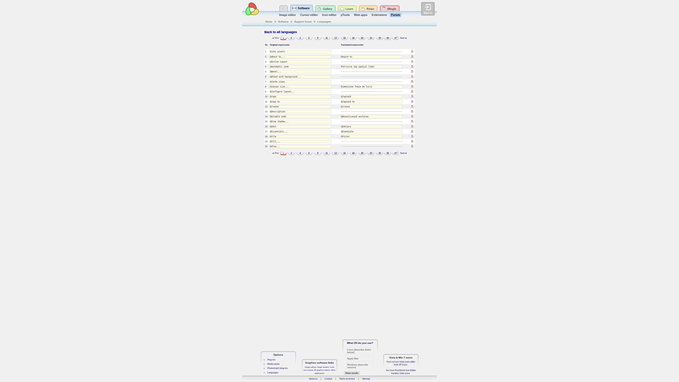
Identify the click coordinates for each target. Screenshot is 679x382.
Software (283, 21)
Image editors (310, 367)
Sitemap (366, 379)
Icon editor (329, 14)
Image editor (287, 14)
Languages (324, 21)
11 (327, 38)
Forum (395, 14)
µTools (345, 14)
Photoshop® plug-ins (277, 368)
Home (268, 21)
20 (362, 38)
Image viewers (323, 367)
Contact (328, 379)
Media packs (273, 364)
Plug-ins (271, 359)
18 (353, 38)
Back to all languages (280, 32)
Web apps (360, 14)
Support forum (303, 21)
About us (313, 379)
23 (371, 38)
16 (344, 38)
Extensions (379, 14)
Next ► (403, 38)
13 (335, 38)
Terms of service (347, 379)
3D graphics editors (322, 370)
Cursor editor (309, 14)
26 (388, 38)
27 (395, 38)
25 (380, 38)
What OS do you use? (360, 343)
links (331, 362)
